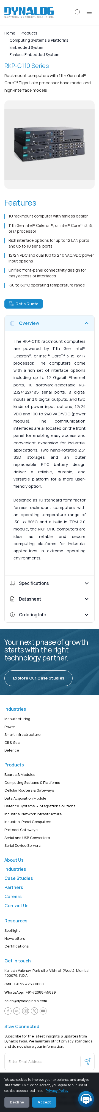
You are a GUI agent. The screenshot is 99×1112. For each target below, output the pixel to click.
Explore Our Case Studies (38, 678)
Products (29, 33)
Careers (13, 896)
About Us (14, 860)
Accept (44, 1102)
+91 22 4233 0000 (24, 983)
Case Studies (18, 878)
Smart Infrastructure (22, 734)
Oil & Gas (12, 742)
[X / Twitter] (34, 1011)
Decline (17, 1102)
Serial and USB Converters (27, 837)
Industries (15, 869)
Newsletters (14, 938)
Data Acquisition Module (25, 798)
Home (9, 33)
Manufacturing (17, 718)
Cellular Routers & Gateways (29, 790)
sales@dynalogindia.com (25, 1000)
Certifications (16, 946)
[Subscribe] (87, 1061)
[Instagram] (25, 1011)
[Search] (78, 12)
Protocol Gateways (20, 829)
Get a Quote (26, 303)
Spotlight (12, 930)
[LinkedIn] (16, 1011)
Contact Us (16, 906)
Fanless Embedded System (34, 54)
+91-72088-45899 (30, 992)
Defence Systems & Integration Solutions (39, 805)
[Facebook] (8, 1011)
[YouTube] (43, 1011)
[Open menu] (89, 12)
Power (9, 726)
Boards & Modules (19, 774)
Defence (11, 750)
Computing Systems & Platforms (39, 40)
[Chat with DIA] (86, 1099)
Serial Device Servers (22, 845)
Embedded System (27, 47)
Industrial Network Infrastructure (33, 813)
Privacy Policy (57, 1090)
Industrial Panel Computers (27, 821)
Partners (13, 887)
